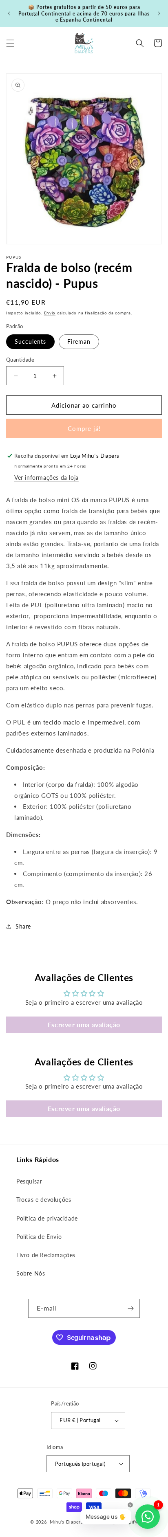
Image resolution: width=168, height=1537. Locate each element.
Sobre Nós (30, 1273)
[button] (10, 43)
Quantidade (20, 359)
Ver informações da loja (46, 477)
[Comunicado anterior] (9, 13)
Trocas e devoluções (43, 1199)
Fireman (79, 341)
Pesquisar (29, 1181)
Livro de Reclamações (45, 1255)
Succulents (30, 341)
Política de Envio (39, 1236)
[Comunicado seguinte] (159, 13)
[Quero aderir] (130, 1308)
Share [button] (23, 926)
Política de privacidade (47, 1218)
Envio (50, 312)
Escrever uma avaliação (84, 1024)
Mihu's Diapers (66, 1521)
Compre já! (84, 428)
